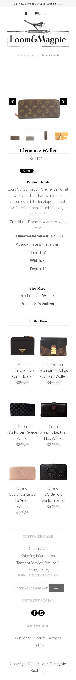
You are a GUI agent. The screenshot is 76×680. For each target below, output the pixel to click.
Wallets (31, 55)
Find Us (38, 645)
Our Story (23, 637)
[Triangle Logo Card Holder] (22, 356)
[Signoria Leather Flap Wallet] (53, 418)
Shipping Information (38, 555)
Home (19, 55)
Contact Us (38, 548)
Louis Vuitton (43, 303)
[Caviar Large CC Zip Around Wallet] (22, 480)
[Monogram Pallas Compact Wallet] (53, 356)
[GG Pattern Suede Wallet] (22, 418)
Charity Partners (47, 637)
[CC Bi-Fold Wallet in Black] (53, 480)
